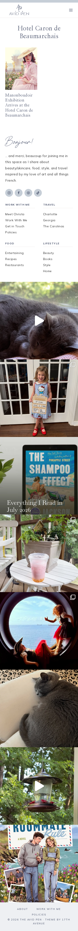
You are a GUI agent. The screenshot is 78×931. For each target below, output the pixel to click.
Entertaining (14, 253)
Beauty (48, 253)
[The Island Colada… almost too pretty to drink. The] (39, 553)
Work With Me (16, 220)
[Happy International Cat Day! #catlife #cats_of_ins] (39, 320)
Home (47, 271)
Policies (11, 232)
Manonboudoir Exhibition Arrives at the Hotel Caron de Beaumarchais (19, 106)
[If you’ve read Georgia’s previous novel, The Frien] (39, 863)
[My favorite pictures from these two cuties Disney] (39, 631)
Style (47, 265)
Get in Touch (14, 226)
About (22, 909)
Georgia (49, 220)
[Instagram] (9, 193)
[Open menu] (71, 10)
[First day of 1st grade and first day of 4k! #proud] (39, 398)
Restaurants (14, 265)
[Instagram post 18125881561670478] (39, 708)
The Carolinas (53, 226)
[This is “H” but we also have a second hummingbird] (39, 786)
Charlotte (50, 214)
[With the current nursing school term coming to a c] (39, 476)
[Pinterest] (28, 193)
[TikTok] (38, 193)
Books (48, 259)
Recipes (11, 259)
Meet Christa (14, 214)
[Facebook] (19, 193)
